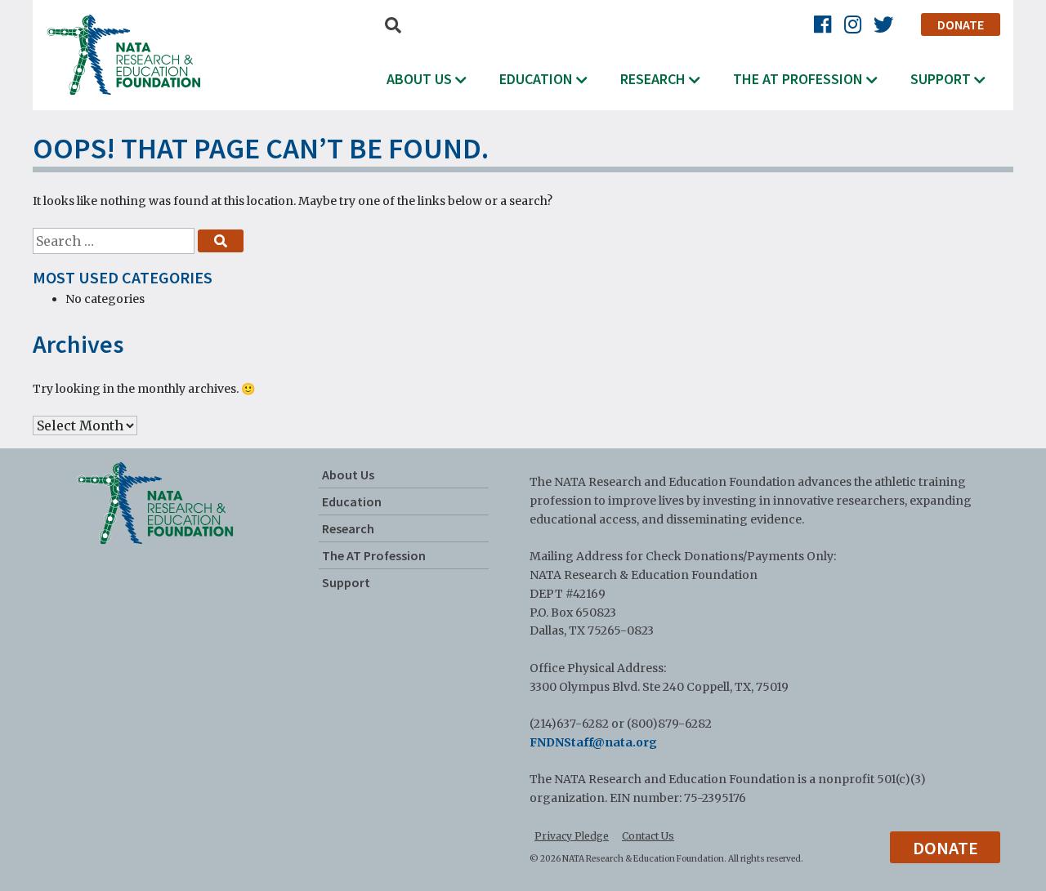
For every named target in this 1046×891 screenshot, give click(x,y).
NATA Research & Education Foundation (123, 55)
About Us (419, 78)
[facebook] (822, 25)
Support (940, 78)
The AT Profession (798, 78)
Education (536, 78)
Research (653, 78)
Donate (960, 24)
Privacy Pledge (571, 836)
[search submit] (221, 240)
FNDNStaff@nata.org (593, 742)
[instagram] (852, 25)
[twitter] (884, 25)
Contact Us (648, 836)
